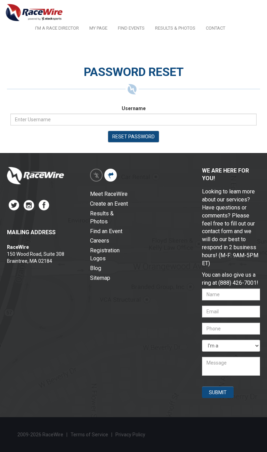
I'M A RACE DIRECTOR (57, 28)
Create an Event (109, 203)
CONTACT (215, 28)
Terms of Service (89, 434)
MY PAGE (98, 28)
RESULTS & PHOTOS (175, 28)
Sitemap (100, 278)
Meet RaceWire (109, 194)
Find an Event (106, 231)
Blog (95, 268)
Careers (99, 240)
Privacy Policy (130, 434)
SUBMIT (218, 392)
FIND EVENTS (131, 28)
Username (134, 108)
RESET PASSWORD (133, 136)
